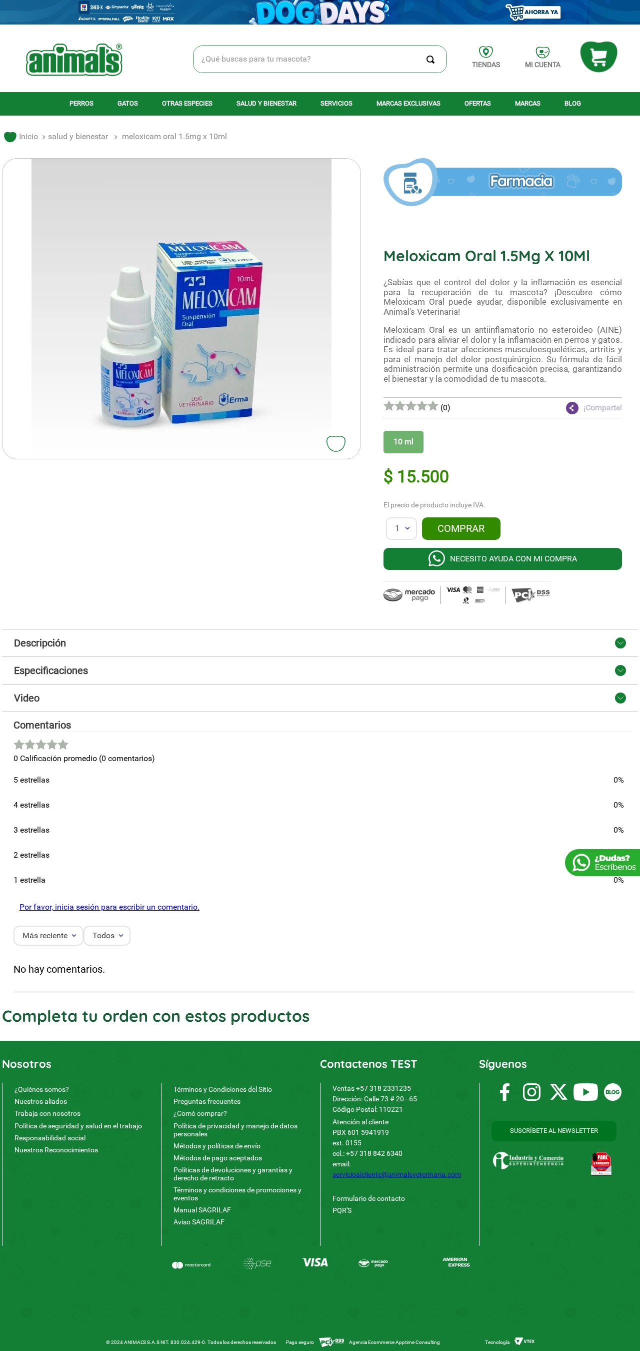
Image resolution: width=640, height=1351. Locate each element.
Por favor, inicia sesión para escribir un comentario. (110, 907)
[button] (562, 408)
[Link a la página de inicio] (21, 137)
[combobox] (320, 59)
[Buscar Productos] (432, 59)
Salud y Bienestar (78, 136)
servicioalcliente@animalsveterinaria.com (396, 1174)
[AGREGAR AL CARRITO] (461, 528)
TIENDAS (486, 65)
